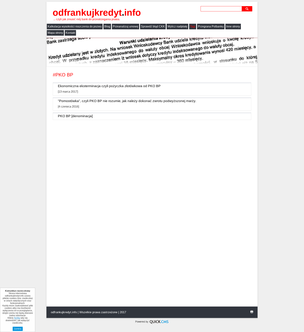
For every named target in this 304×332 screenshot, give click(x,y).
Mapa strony (55, 32)
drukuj (251, 311)
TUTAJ (17, 318)
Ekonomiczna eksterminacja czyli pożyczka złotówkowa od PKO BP (109, 86)
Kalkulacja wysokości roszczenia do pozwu (75, 26)
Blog (107, 26)
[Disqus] (152, 171)
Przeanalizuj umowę (125, 26)
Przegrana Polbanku (211, 26)
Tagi (192, 26)
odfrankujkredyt (97, 12)
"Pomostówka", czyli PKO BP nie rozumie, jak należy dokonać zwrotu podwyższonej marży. (127, 101)
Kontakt (70, 32)
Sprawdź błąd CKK (153, 26)
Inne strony (233, 26)
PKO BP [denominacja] (75, 116)
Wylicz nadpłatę (177, 26)
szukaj (247, 8)
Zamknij (17, 329)
